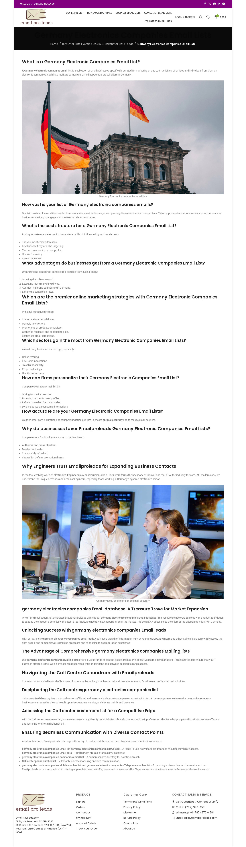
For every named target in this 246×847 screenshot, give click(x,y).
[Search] (200, 17)
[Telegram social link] (223, 3)
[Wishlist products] (208, 17)
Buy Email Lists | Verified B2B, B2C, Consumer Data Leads (97, 44)
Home (54, 44)
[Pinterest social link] (214, 3)
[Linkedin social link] (219, 3)
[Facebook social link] (205, 3)
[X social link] (209, 3)
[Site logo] (36, 17)
